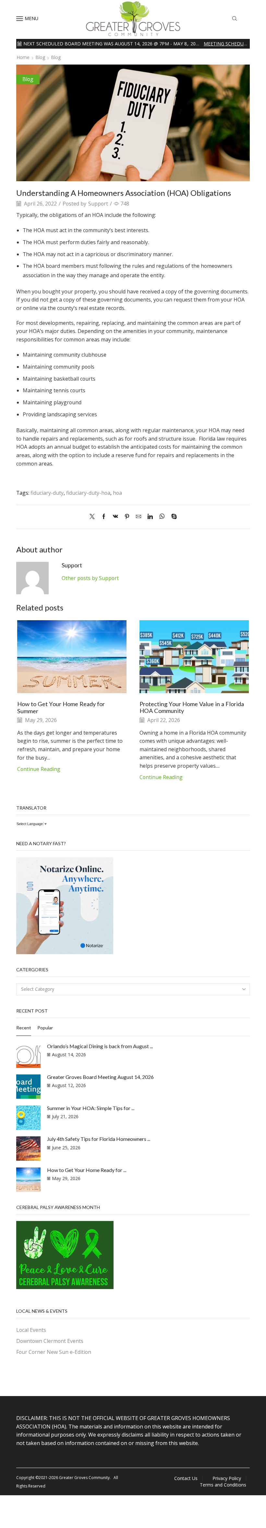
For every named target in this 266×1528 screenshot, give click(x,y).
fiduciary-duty (47, 492)
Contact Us (186, 1478)
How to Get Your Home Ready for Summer (61, 707)
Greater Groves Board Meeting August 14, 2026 (100, 1077)
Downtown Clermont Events (49, 1340)
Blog (40, 57)
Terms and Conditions (223, 1485)
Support (98, 203)
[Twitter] (94, 516)
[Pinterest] (127, 516)
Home (23, 57)
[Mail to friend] (138, 516)
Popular (45, 1027)
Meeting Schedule (226, 44)
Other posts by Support (90, 578)
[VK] (115, 516)
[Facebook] (104, 516)
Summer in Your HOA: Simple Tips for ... (90, 1108)
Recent (23, 1027)
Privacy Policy (226, 1478)
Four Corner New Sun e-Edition (53, 1352)
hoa (117, 492)
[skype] (172, 516)
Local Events (31, 1329)
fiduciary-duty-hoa (88, 492)
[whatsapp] (162, 516)
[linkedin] (150, 516)
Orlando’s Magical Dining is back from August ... (100, 1046)
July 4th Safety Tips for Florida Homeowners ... (98, 1139)
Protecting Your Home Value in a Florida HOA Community (191, 707)
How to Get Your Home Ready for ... (86, 1170)
